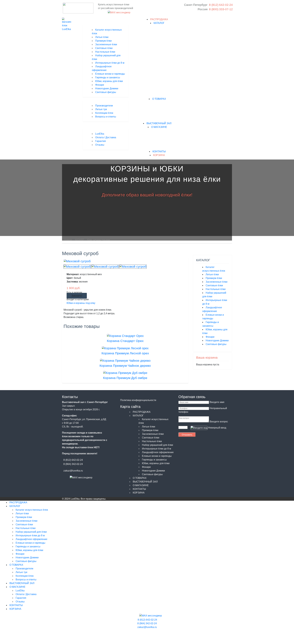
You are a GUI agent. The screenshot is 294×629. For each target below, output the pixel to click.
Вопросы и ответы (105, 116)
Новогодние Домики (106, 88)
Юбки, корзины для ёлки (109, 81)
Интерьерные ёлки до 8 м (109, 62)
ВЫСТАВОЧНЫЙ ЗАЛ (159, 123)
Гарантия (100, 141)
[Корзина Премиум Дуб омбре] (125, 372)
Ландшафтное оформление (158, 452)
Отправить (187, 434)
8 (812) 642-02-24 (73, 460)
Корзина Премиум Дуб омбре (125, 378)
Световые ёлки (104, 48)
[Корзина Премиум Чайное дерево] (125, 360)
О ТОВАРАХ (159, 99)
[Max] (118, 12)
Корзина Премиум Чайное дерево (125, 365)
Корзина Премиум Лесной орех (125, 353)
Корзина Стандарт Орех (125, 341)
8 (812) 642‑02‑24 (221, 4)
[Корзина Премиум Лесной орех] (125, 348)
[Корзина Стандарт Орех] (125, 335)
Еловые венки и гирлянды (110, 73)
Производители (104, 105)
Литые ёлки (101, 37)
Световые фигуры (105, 92)
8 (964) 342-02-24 (73, 464)
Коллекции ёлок (104, 113)
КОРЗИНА (159, 155)
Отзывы (99, 144)
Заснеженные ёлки (106, 44)
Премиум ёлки (103, 40)
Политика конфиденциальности (138, 400)
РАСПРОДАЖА (159, 19)
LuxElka (99, 133)
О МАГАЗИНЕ (159, 127)
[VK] (62, 477)
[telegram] (102, 12)
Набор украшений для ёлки (157, 445)
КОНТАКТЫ (159, 151)
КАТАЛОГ (159, 23)
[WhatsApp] (105, 12)
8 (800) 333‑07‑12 (221, 9)
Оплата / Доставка (105, 137)
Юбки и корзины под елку (81, 303)
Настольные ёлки (105, 51)
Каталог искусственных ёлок (32, 509)
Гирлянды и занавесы (107, 77)
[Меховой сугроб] (77, 261)
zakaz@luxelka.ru (73, 470)
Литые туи (101, 109)
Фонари (99, 84)
